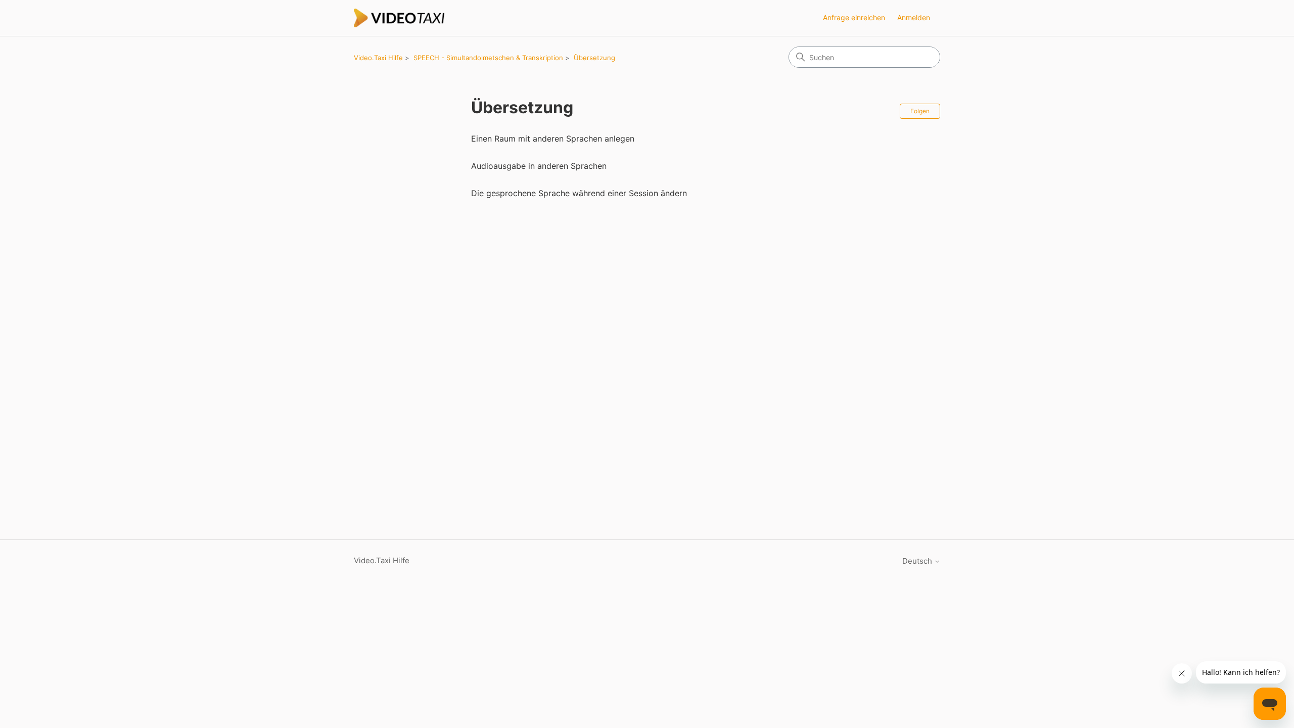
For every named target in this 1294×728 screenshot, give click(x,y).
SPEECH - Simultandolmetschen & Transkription (488, 58)
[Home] (399, 18)
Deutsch (918, 561)
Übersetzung (594, 58)
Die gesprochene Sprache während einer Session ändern (579, 193)
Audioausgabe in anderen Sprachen (539, 166)
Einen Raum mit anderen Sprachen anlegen (552, 138)
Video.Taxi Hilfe (378, 58)
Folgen (920, 111)
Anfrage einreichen (854, 17)
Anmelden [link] (913, 17)
